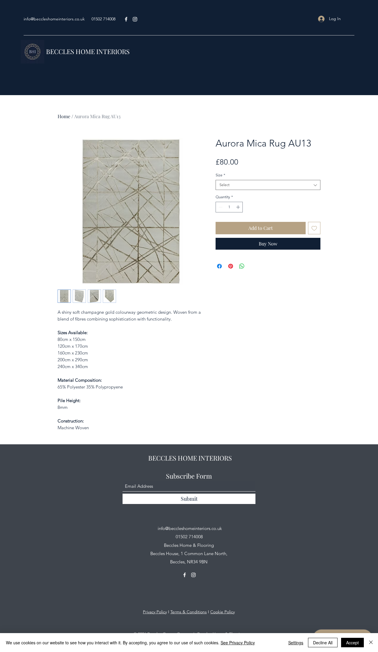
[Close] (370, 642)
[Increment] (238, 207)
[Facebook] (126, 19)
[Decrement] (220, 207)
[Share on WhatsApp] (241, 266)
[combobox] (268, 185)
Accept (352, 643)
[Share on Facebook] (219, 266)
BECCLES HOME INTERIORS (88, 51)
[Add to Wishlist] (314, 228)
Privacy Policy (155, 611)
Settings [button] (295, 643)
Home (64, 116)
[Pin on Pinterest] (230, 266)
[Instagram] (193, 575)
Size (220, 175)
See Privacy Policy (238, 643)
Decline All (323, 643)
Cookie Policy (222, 611)
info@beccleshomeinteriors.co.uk (54, 19)
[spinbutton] (229, 207)
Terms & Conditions (188, 611)
